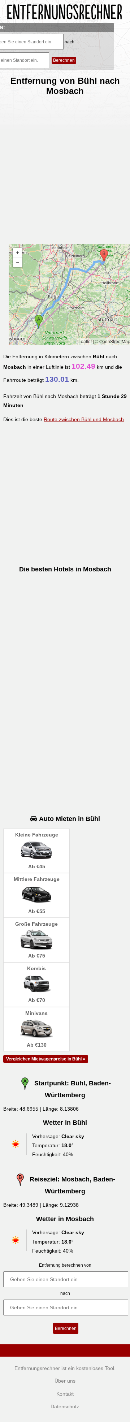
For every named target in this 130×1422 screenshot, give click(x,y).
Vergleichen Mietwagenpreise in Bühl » (45, 1059)
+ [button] (17, 253)
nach (69, 41)
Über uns (65, 1381)
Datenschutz (65, 1406)
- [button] (17, 262)
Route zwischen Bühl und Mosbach (84, 419)
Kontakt (65, 1394)
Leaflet (85, 341)
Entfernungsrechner (37, 1368)
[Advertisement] (65, 167)
